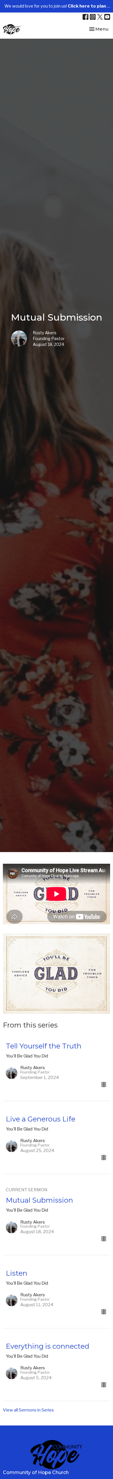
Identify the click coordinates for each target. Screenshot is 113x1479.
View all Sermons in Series (28, 1410)
